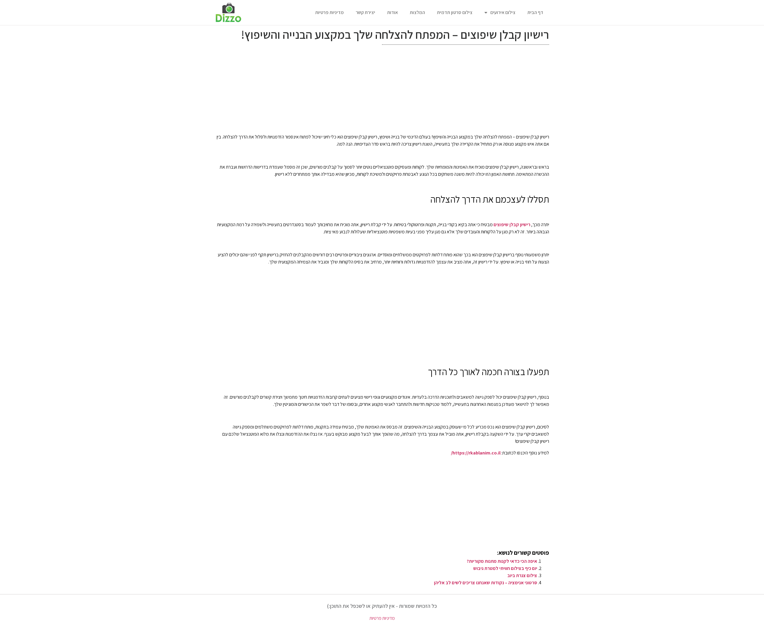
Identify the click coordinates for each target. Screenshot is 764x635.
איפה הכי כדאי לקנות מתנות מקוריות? (502, 561)
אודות (392, 12)
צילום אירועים (502, 12)
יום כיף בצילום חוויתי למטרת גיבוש (505, 568)
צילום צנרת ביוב (522, 575)
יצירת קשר (365, 12)
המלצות (417, 12)
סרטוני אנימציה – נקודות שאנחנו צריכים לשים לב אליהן (485, 582)
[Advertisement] (382, 90)
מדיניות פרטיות (329, 12)
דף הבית (535, 12)
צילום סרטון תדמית (454, 12)
